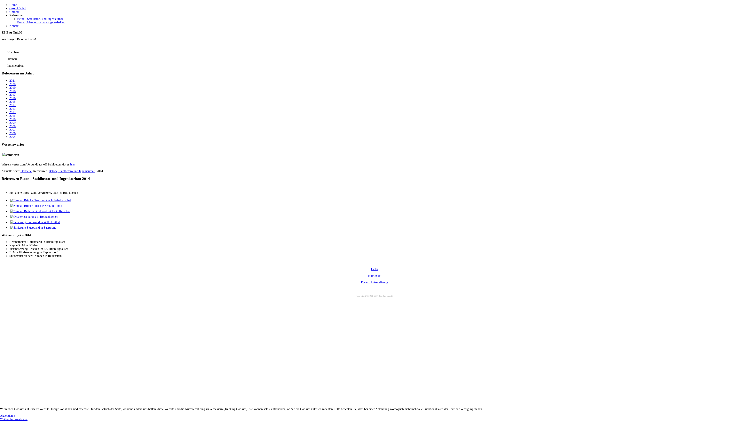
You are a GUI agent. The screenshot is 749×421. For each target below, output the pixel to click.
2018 (12, 91)
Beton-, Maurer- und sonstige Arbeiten (41, 22)
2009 (12, 122)
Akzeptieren (7, 415)
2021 (12, 80)
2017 (12, 94)
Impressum (374, 275)
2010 (12, 119)
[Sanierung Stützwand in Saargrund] (33, 227)
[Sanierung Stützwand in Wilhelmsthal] (35, 222)
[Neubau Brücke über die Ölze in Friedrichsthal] (40, 200)
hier (72, 164)
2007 (12, 129)
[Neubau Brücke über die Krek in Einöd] (36, 205)
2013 (12, 108)
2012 (12, 112)
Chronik (14, 11)
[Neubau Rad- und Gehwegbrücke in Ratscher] (40, 211)
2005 (12, 136)
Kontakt (14, 25)
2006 (12, 133)
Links (374, 269)
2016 (12, 98)
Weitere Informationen (14, 419)
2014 (12, 105)
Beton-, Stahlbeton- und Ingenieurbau (40, 18)
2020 (12, 84)
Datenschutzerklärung (374, 282)
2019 (12, 87)
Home (13, 4)
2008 (12, 126)
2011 (12, 115)
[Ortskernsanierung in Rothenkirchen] (34, 216)
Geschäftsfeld (17, 8)
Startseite (26, 171)
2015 (12, 101)
